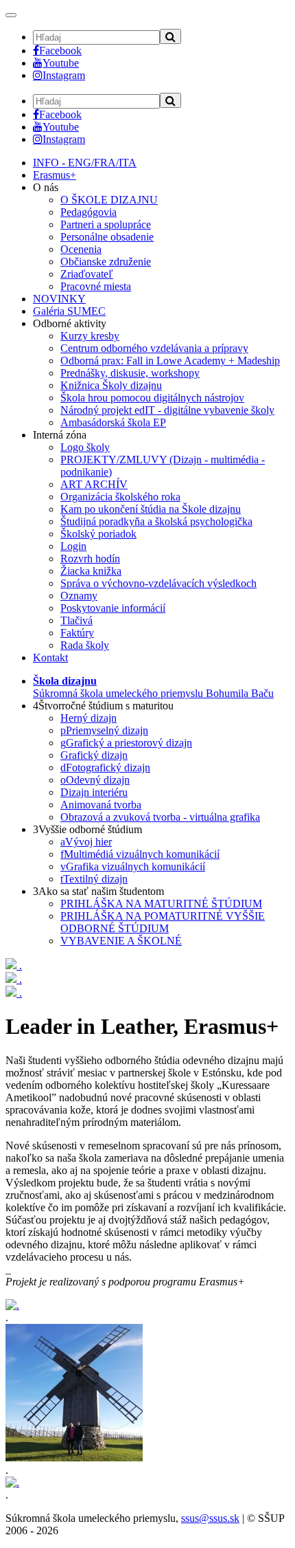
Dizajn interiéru (94, 792)
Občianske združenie (105, 261)
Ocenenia (81, 249)
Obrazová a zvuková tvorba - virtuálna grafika (160, 817)
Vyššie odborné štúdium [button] (87, 829)
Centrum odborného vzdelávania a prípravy (154, 348)
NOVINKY (59, 299)
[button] (153, 687)
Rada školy (84, 645)
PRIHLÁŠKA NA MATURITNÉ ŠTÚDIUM (161, 903)
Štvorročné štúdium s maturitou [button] (103, 705)
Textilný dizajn (94, 879)
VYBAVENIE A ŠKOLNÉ (121, 941)
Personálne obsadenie (107, 237)
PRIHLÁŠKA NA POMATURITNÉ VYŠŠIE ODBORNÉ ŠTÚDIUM (162, 922)
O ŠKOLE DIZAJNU (109, 200)
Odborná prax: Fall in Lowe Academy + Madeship (170, 360)
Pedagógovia (88, 212)
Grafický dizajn (94, 755)
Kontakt (50, 657)
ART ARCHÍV (94, 484)
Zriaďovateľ (86, 274)
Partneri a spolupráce (105, 224)
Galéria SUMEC (69, 311)
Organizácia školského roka (120, 496)
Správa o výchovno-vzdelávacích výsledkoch (158, 583)
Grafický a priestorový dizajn (126, 743)
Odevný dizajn (95, 780)
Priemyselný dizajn (104, 730)
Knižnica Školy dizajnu (111, 385)
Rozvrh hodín (90, 558)
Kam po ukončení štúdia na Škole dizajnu (150, 509)
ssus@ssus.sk (210, 1518)
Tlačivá (76, 620)
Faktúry (77, 633)
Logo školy (85, 447)
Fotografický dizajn (105, 767)
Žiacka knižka (90, 571)
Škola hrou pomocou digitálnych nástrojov (152, 397)
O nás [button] (45, 187)
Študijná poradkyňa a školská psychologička (156, 521)
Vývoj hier (86, 842)
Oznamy (78, 595)
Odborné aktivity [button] (69, 323)
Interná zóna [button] (59, 435)
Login (73, 546)
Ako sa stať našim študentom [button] (98, 891)
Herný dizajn (88, 718)
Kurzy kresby (89, 336)
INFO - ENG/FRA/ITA (85, 162)
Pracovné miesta (95, 286)
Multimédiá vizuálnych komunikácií (140, 854)
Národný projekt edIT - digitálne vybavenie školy (167, 410)
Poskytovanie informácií (112, 608)
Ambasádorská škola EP (113, 422)
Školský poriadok (98, 534)
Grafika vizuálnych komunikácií (132, 866)
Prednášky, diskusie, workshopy (130, 373)
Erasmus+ (54, 175)
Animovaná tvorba (100, 804)
